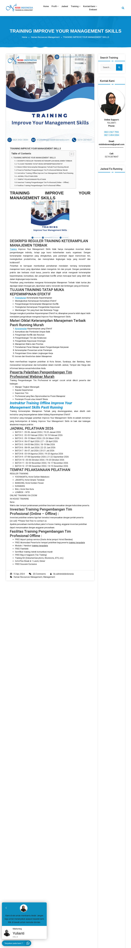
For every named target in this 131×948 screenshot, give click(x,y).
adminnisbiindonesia (65, 574)
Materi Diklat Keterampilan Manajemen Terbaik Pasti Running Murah (43, 167)
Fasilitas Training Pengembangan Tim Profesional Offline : (39, 185)
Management (49, 577)
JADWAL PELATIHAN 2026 (27, 176)
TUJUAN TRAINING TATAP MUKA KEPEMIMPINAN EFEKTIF (40, 164)
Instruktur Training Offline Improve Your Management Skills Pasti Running (45, 173)
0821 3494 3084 (111, 135)
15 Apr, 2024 (19, 574)
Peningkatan (20, 298)
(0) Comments (39, 574)
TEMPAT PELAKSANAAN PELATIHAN (31, 179)
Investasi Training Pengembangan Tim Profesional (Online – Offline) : (43, 182)
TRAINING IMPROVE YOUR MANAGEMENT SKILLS (34, 158)
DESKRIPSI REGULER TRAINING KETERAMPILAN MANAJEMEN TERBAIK (44, 161)
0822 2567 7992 (111, 132)
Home (24, 37)
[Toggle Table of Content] (70, 154)
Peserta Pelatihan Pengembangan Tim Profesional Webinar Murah (42, 170)
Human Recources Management (45, 37)
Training (13, 249)
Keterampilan (21, 328)
